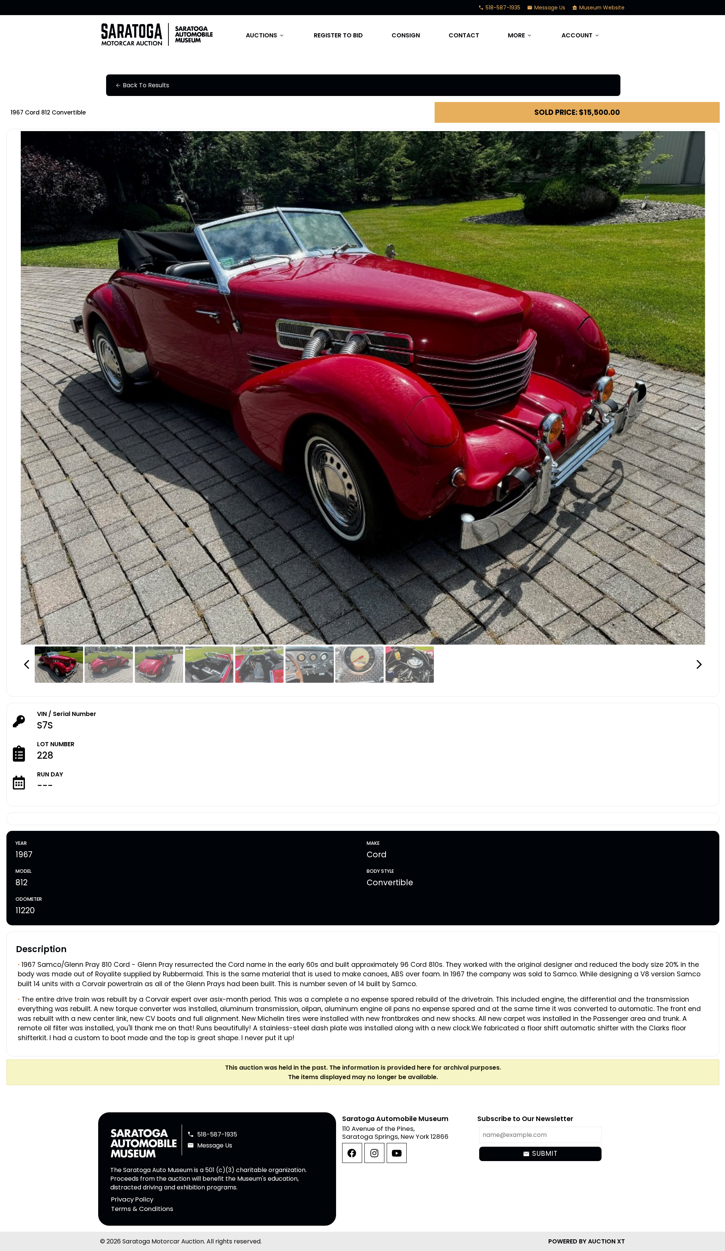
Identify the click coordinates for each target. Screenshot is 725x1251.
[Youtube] (397, 1153)
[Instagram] (374, 1153)
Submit (540, 1153)
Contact (464, 35)
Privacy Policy (132, 1199)
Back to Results (142, 85)
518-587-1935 (499, 7)
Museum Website (598, 7)
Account (580, 35)
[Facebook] (352, 1153)
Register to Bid (338, 35)
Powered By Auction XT (586, 1241)
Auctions (265, 35)
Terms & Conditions (142, 1208)
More (520, 35)
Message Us (546, 7)
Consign (406, 35)
